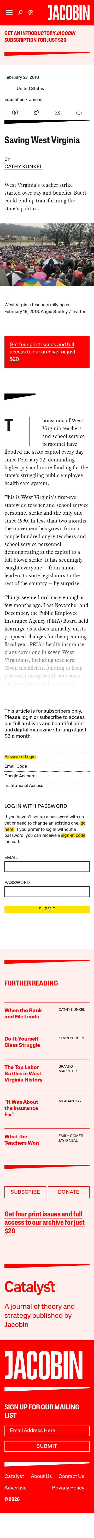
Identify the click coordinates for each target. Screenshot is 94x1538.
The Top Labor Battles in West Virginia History (23, 1074)
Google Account (20, 776)
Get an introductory (30, 33)
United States (30, 89)
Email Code (15, 766)
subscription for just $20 (35, 40)
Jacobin (65, 33)
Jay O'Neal (68, 1141)
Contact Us (71, 1476)
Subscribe (25, 1192)
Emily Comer (70, 1136)
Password (17, 883)
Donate (68, 1192)
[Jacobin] (69, 12)
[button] (9, 12)
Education (14, 100)
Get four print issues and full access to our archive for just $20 (42, 352)
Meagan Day (70, 1101)
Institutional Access (23, 786)
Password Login (20, 757)
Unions (35, 100)
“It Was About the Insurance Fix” (21, 1109)
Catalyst (14, 1476)
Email (11, 858)
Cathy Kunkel (23, 167)
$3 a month (17, 736)
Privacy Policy (68, 1488)
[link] (30, 12)
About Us (41, 1476)
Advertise (15, 1488)
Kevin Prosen (71, 1038)
